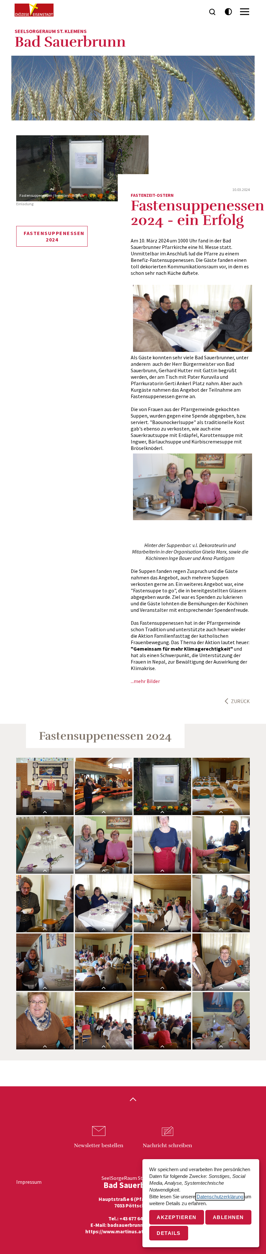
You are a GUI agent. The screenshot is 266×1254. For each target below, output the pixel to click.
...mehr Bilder (145, 681)
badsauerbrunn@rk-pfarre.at (141, 1225)
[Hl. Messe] (45, 786)
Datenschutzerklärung (220, 1196)
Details (169, 1233)
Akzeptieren (177, 1217)
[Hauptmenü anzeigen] (244, 11)
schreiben (167, 1145)
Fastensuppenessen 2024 (54, 236)
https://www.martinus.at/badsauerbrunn (133, 1231)
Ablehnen (228, 1217)
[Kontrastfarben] (228, 11)
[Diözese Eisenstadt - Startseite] (34, 10)
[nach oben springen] (133, 1100)
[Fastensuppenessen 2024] (162, 786)
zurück (240, 701)
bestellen (98, 1145)
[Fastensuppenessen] (103, 845)
